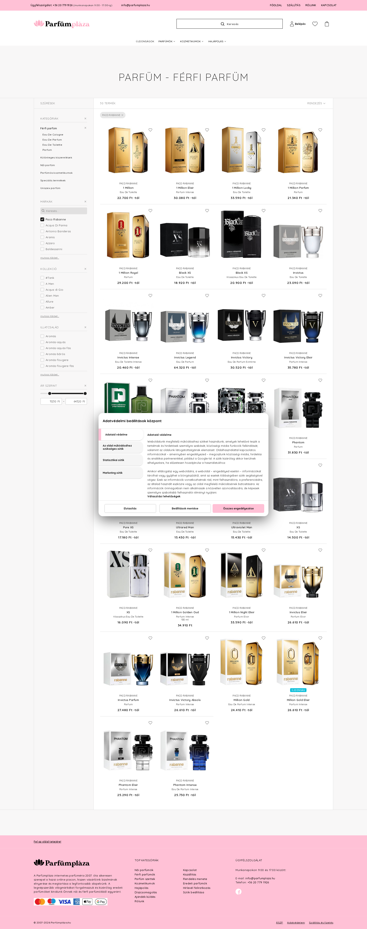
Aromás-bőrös (55, 354)
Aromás (51, 336)
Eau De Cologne (53, 134)
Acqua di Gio (54, 289)
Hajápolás (141, 888)
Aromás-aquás (55, 342)
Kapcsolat (190, 870)
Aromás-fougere (57, 360)
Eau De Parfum (52, 139)
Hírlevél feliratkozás (196, 888)
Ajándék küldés (145, 896)
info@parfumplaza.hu (135, 5)
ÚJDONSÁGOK (145, 41)
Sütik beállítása (193, 892)
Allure (50, 301)
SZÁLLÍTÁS (294, 5)
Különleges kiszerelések (56, 157)
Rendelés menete (195, 879)
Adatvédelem (296, 922)
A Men (50, 283)
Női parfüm (47, 165)
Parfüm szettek (145, 879)
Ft (59, 401)
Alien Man (52, 295)
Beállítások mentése (185, 508)
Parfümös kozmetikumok (56, 172)
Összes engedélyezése (238, 508)
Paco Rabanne (56, 219)
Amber (50, 307)
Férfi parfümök (145, 874)
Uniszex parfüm (50, 188)
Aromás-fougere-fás (60, 366)
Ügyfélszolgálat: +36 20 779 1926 (71, 5)
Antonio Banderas (58, 231)
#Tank (50, 277)
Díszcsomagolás (146, 892)
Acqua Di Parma (57, 225)
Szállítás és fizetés (321, 922)
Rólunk (139, 901)
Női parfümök (144, 870)
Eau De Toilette (52, 144)
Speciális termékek (53, 180)
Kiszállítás (189, 874)
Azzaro (50, 243)
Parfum (47, 149)
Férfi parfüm (48, 128)
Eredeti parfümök (195, 883)
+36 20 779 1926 (258, 882)
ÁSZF (279, 922)
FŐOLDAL (276, 5)
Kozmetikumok (145, 883)
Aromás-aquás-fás (58, 348)
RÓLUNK (310, 5)
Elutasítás (130, 508)
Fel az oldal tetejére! (47, 841)
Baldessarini (54, 249)
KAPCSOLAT (328, 5)
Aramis (50, 237)
